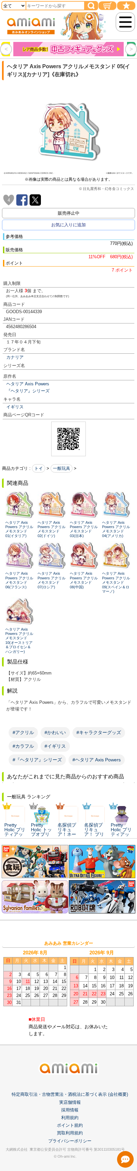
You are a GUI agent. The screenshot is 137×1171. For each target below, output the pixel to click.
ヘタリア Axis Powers (27, 383)
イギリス (15, 406)
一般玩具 (61, 468)
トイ (38, 468)
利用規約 (69, 1117)
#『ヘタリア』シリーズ (37, 759)
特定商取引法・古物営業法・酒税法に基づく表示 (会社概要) (70, 1094)
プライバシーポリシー (69, 1140)
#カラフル (23, 746)
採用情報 (69, 1109)
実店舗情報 (70, 1102)
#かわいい (55, 732)
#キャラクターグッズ (98, 732)
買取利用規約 (70, 1132)
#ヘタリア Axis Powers (96, 759)
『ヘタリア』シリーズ (28, 390)
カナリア (15, 357)
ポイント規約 (70, 1125)
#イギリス (55, 746)
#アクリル (23, 732)
